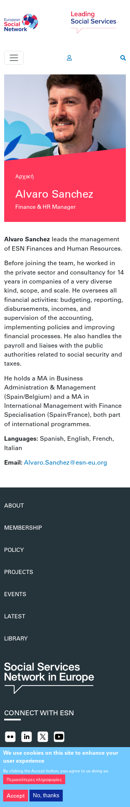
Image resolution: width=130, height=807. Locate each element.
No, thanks (46, 795)
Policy (14, 549)
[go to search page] (123, 58)
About (14, 505)
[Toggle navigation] (14, 58)
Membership (23, 527)
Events (15, 594)
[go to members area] (69, 58)
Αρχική (24, 176)
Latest (14, 616)
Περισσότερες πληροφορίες (34, 779)
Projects (18, 571)
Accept (16, 795)
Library (16, 638)
